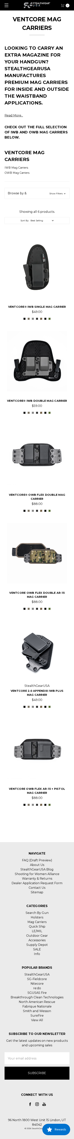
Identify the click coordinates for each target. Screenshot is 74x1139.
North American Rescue (37, 1002)
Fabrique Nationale (37, 1006)
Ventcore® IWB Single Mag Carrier (37, 306)
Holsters (37, 917)
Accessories (37, 940)
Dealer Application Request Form (37, 883)
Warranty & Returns (37, 878)
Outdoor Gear (37, 935)
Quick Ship (37, 926)
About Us (37, 865)
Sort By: (24, 220)
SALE (37, 949)
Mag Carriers (37, 922)
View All (37, 1020)
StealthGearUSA (37, 974)
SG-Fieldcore (37, 979)
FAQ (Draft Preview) (37, 860)
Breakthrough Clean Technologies (37, 997)
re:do (37, 988)
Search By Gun (37, 913)
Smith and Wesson (37, 1011)
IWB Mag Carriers (16, 167)
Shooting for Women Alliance (37, 874)
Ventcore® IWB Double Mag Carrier (37, 401)
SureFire (37, 1015)
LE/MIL (37, 931)
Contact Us (37, 888)
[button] (37, 193)
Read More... (14, 115)
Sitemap (37, 892)
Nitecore (37, 983)
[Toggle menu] (5, 5)
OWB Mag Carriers (17, 173)
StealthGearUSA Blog (37, 869)
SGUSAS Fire (37, 993)
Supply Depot (37, 945)
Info (37, 954)
